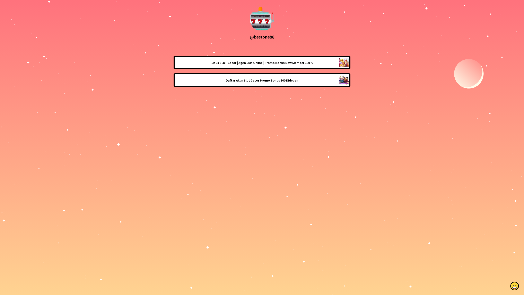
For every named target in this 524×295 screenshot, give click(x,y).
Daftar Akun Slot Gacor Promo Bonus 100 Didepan (262, 80)
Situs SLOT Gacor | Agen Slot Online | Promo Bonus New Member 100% (262, 63)
